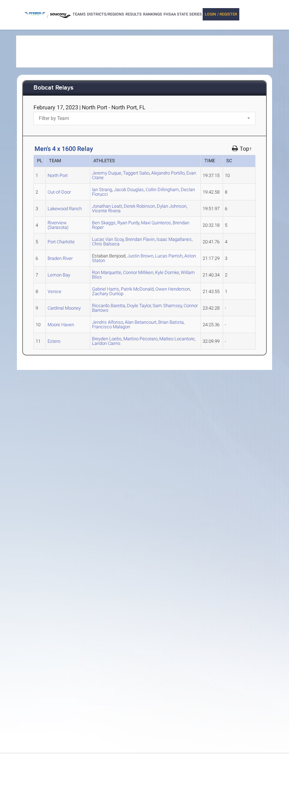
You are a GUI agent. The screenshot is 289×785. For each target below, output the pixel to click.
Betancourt (140, 322)
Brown (140, 255)
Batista (171, 322)
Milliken (138, 272)
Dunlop (107, 293)
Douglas (129, 189)
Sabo (136, 173)
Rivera (106, 210)
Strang (102, 189)
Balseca (105, 244)
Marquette (106, 272)
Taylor (139, 305)
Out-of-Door (59, 192)
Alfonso (107, 322)
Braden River (60, 258)
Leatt (107, 206)
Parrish (169, 255)
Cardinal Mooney (64, 308)
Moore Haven (61, 324)
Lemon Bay (59, 275)
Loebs (107, 338)
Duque (106, 173)
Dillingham (162, 189)
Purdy (128, 222)
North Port (58, 175)
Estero (54, 341)
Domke (167, 272)
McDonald (137, 289)
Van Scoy (108, 239)
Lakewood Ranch (65, 208)
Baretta (108, 305)
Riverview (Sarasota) (58, 225)
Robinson (139, 206)
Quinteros (156, 222)
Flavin (140, 239)
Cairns (106, 343)
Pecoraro (140, 338)
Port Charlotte (61, 241)
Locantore (177, 338)
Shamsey (167, 305)
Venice (54, 291)
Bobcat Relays (53, 88)
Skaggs (104, 222)
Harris (105, 289)
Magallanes (174, 239)
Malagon (111, 326)
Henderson (172, 289)
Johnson (171, 206)
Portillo (168, 173)
